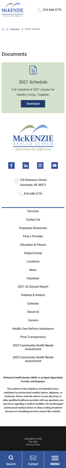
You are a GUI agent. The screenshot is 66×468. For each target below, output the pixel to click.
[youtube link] (54, 165)
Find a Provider (33, 236)
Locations (33, 261)
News (33, 270)
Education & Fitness (33, 244)
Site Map (33, 441)
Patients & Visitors (33, 295)
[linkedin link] (26, 165)
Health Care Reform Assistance (33, 328)
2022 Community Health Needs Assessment (33, 347)
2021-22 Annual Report (33, 286)
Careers (33, 320)
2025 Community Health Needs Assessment (33, 359)
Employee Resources (33, 228)
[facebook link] (11, 165)
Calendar (15, 29)
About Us (33, 312)
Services (33, 211)
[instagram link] (40, 165)
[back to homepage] (3, 29)
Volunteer (33, 278)
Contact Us (33, 219)
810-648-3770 (52, 10)
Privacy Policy (33, 444)
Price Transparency (33, 337)
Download (33, 103)
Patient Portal (33, 253)
